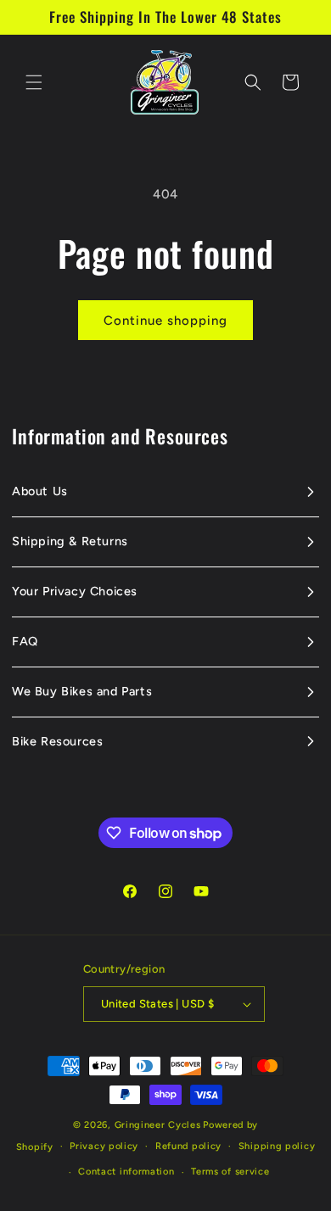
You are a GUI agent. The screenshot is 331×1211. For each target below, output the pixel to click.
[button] (34, 82)
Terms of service (230, 1171)
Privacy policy (104, 1146)
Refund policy (188, 1146)
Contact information (126, 1171)
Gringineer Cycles (158, 1124)
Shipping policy (277, 1146)
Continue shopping (165, 320)
